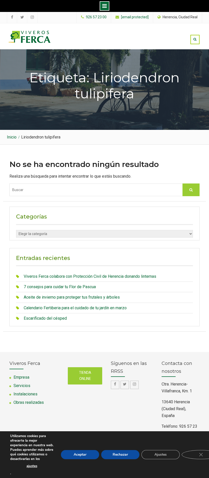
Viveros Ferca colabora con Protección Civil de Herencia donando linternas (90, 276)
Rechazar (120, 454)
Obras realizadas (29, 402)
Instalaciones (25, 394)
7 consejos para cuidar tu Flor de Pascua (60, 286)
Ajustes (160, 454)
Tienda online (85, 376)
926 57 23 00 (96, 17)
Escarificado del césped (45, 318)
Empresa (21, 377)
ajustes (32, 466)
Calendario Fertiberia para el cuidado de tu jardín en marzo (75, 307)
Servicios (22, 385)
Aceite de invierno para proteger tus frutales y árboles (72, 297)
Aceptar (80, 454)
